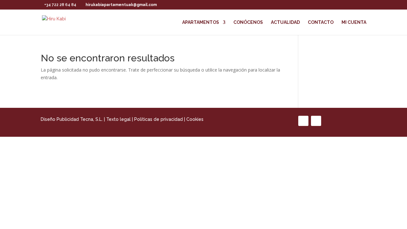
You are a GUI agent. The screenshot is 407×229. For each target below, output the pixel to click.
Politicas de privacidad (158, 119)
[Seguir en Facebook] (303, 121)
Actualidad (285, 22)
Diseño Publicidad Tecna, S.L (71, 119)
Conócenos (248, 22)
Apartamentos (200, 22)
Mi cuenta (353, 22)
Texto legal (118, 119)
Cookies (195, 119)
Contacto (321, 22)
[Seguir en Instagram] (316, 121)
